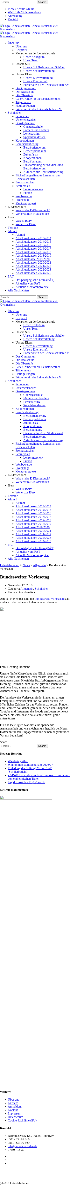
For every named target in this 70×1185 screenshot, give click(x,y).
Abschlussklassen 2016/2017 (33, 248)
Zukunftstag (30, 154)
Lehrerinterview (33, 189)
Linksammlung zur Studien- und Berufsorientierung (43, 166)
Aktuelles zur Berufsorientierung (43, 172)
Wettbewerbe (24, 196)
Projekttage (22, 199)
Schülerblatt (23, 185)
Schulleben (14, 112)
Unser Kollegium (34, 56)
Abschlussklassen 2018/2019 (33, 255)
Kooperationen (25, 140)
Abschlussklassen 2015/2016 (33, 245)
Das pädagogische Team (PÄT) (35, 280)
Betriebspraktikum (34, 151)
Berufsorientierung (27, 144)
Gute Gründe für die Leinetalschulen (38, 98)
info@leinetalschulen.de (22, 1146)
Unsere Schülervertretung (39, 70)
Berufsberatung (32, 161)
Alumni (12, 231)
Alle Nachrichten (18, 290)
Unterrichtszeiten (26, 119)
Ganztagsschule (25, 123)
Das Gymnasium (26, 88)
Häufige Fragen (25, 105)
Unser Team (30, 60)
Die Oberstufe (24, 95)
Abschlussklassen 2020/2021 (33, 262)
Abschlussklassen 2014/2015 (33, 241)
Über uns (13, 43)
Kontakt (13, 19)
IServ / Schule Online (21, 8)
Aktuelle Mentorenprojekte (32, 287)
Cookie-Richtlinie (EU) (22, 1120)
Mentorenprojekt (26, 203)
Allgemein (26, 588)
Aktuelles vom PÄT (28, 283)
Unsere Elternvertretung (38, 77)
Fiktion (27, 192)
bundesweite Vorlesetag (49, 598)
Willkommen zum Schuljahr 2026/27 (30, 764)
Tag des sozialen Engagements (26, 782)
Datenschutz (15, 1117)
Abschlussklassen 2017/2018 (33, 252)
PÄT (11, 276)
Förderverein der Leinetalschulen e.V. (46, 84)
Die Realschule (25, 91)
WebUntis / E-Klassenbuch (24, 12)
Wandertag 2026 (18, 761)
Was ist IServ (24, 220)
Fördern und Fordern (36, 130)
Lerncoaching (31, 133)
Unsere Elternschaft (35, 81)
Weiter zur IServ (26, 224)
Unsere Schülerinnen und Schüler (44, 67)
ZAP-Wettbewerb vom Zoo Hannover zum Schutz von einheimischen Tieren (39, 776)
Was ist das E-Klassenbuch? (33, 210)
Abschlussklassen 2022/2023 (33, 269)
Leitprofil (21, 50)
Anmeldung (15, 15)
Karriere (13, 1103)
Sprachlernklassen (34, 137)
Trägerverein (23, 102)
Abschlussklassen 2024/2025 (33, 273)
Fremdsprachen (25, 182)
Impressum (14, 1113)
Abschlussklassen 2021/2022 (33, 266)
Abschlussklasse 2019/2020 (33, 259)
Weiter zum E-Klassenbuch (32, 213)
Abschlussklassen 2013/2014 (33, 238)
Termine (13, 227)
